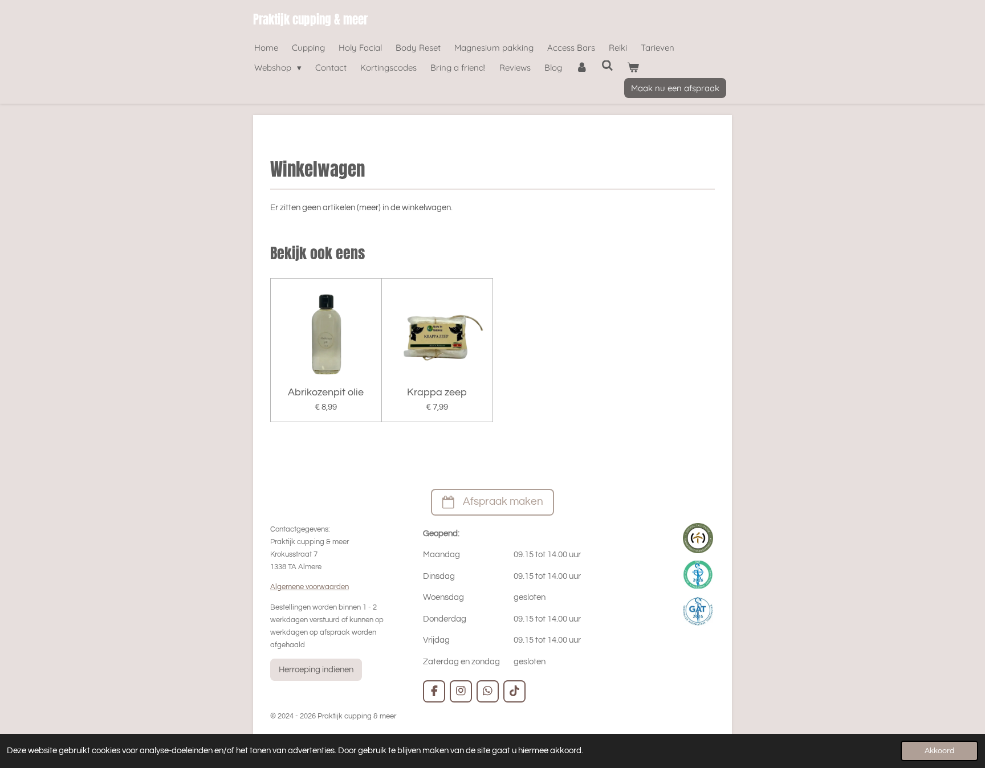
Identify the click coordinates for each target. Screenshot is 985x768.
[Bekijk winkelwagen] (633, 68)
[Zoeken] (607, 66)
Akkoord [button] (939, 751)
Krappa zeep (437, 392)
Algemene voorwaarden (309, 587)
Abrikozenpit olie (326, 392)
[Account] (582, 68)
